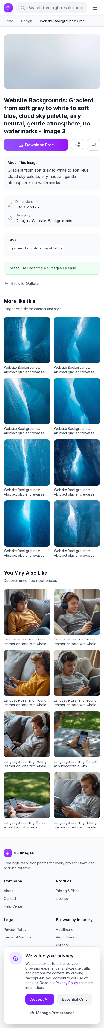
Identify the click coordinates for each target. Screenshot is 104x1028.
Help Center (13, 906)
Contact (10, 898)
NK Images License (60, 268)
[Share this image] (77, 144)
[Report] (93, 145)
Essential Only (75, 999)
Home (8, 21)
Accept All (39, 999)
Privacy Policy (15, 929)
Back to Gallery (25, 283)
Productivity (65, 937)
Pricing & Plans (67, 891)
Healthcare (64, 929)
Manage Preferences (55, 1012)
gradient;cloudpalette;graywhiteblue (37, 248)
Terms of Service (17, 937)
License (62, 898)
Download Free (39, 144)
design (26, 21)
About (8, 891)
